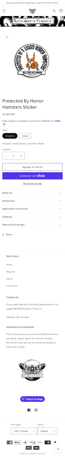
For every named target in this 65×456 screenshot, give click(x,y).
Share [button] (9, 234)
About (9, 278)
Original (10, 135)
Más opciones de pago (32, 183)
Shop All (10, 271)
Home (9, 264)
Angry (25, 135)
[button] (3, 10)
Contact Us (12, 285)
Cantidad (6, 149)
